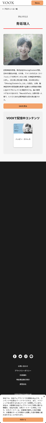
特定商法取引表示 (23, 379)
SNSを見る (23, 106)
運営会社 (23, 384)
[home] (7, 2)
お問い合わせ (23, 366)
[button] (37, 2)
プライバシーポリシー (23, 370)
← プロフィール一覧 (10, 9)
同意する (23, 420)
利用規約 (23, 375)
